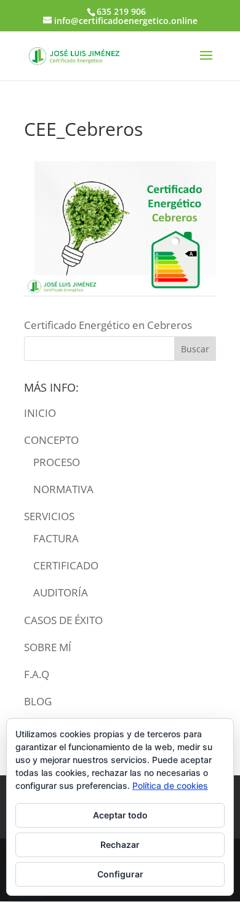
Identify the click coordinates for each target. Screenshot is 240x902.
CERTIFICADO (65, 565)
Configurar (120, 874)
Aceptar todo (120, 815)
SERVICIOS (49, 516)
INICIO (40, 413)
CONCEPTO (51, 440)
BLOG (38, 701)
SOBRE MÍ (47, 647)
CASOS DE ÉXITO (63, 620)
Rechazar (120, 844)
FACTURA (56, 538)
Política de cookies (170, 785)
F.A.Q (36, 674)
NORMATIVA (63, 489)
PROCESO (56, 462)
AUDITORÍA (60, 592)
